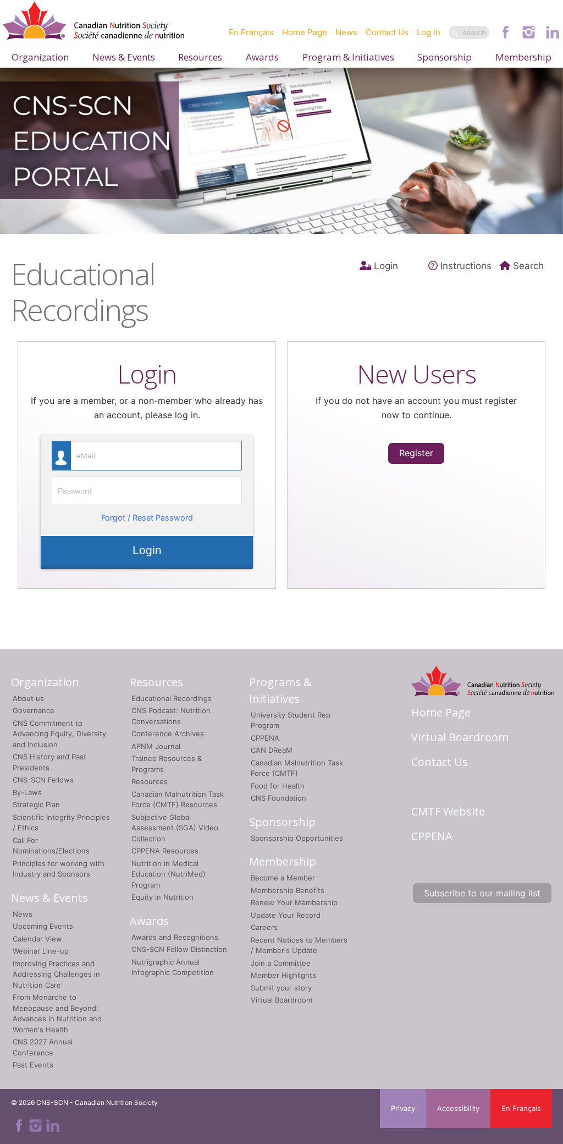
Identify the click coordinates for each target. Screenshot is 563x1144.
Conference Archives (167, 733)
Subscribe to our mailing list (482, 893)
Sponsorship (444, 57)
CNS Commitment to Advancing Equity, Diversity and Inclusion (59, 734)
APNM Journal (155, 746)
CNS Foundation (278, 797)
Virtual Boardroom (281, 999)
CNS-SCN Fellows (43, 779)
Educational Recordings (171, 698)
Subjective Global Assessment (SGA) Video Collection (174, 828)
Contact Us (387, 32)
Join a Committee (281, 963)
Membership (523, 57)
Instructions (466, 265)
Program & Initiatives (348, 57)
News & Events (123, 57)
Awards (262, 57)
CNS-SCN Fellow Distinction (179, 949)
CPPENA (265, 738)
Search (528, 265)
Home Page (304, 32)
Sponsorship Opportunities (297, 838)
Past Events (33, 1064)
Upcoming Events (43, 926)
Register (416, 452)
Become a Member (283, 877)
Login (386, 265)
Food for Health (278, 785)
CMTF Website (448, 811)
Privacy (403, 1108)
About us (28, 698)
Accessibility (458, 1108)
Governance (33, 710)
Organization (40, 57)
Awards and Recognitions (174, 937)
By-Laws (27, 792)
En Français (251, 32)
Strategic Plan (36, 804)
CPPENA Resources (164, 850)
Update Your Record (286, 915)
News (346, 32)
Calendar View (37, 938)
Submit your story (281, 987)
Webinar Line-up (41, 950)
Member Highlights (283, 975)
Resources (200, 57)
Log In (428, 32)
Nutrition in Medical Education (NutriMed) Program (168, 874)
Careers (264, 927)
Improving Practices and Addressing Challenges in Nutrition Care (56, 974)
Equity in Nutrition (162, 897)
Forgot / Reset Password (147, 517)
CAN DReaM (271, 750)
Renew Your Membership (294, 902)
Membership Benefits (287, 890)
